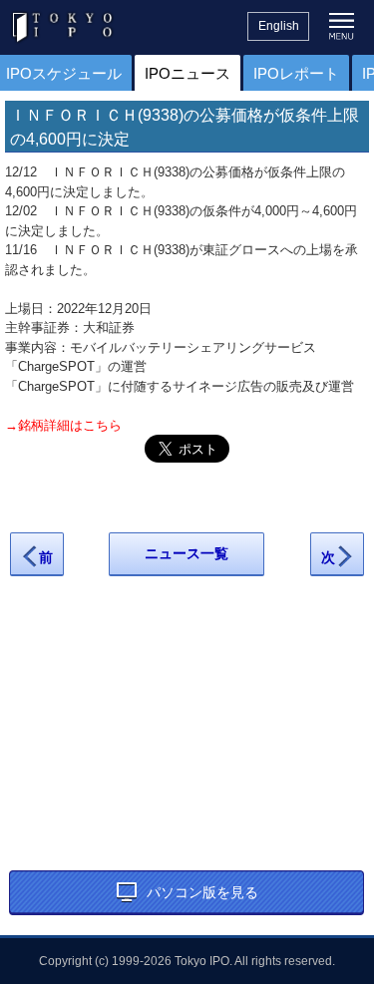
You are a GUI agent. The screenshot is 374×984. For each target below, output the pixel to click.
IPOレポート (296, 73)
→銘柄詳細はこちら (63, 425)
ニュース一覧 (186, 553)
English (278, 26)
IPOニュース (187, 73)
